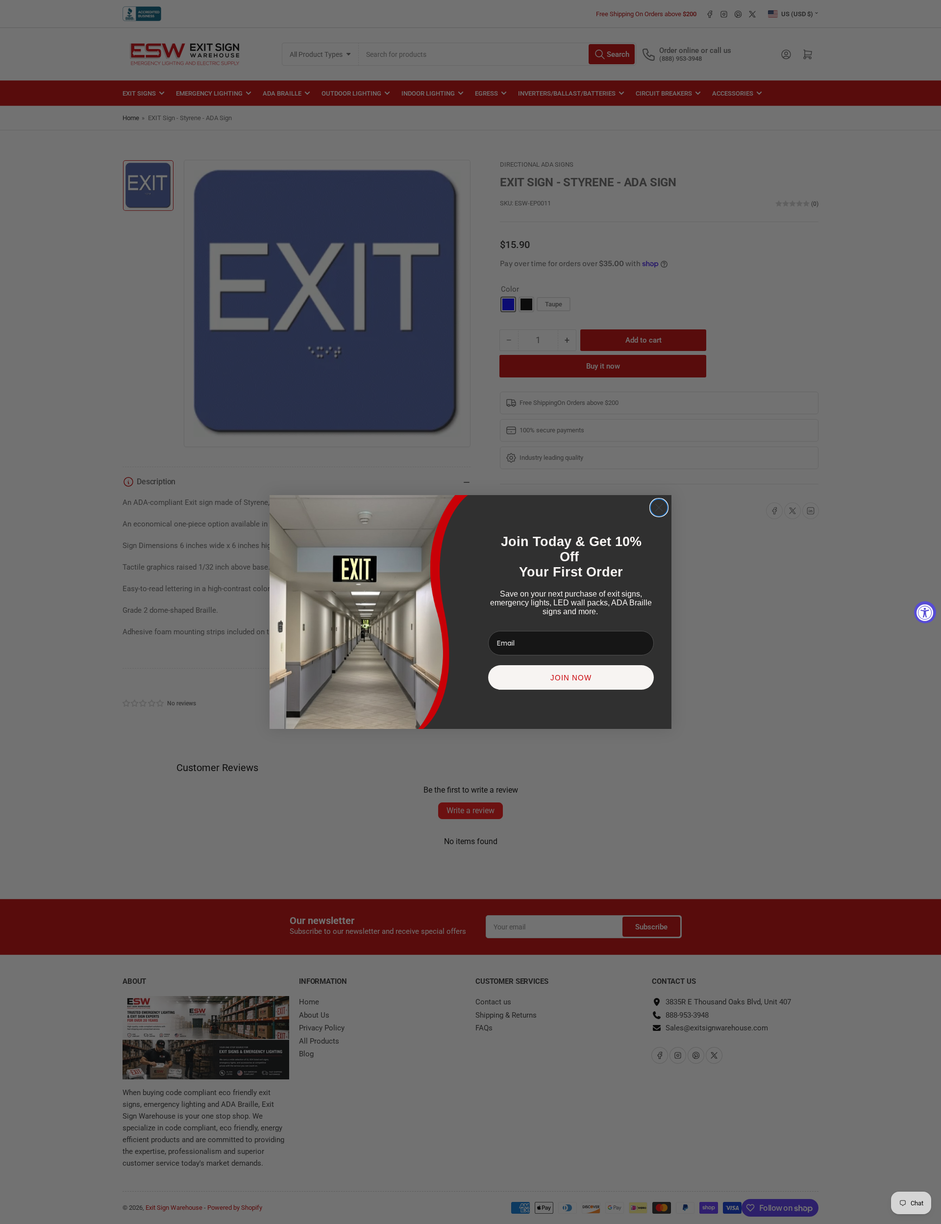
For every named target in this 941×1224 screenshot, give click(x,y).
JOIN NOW (571, 678)
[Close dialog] (659, 507)
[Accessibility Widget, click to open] (925, 612)
